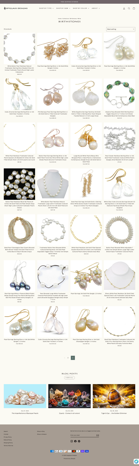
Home (59, 18)
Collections (65, 18)
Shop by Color (80, 8)
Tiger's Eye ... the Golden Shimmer (114, 413)
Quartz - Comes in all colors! (69, 413)
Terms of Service (8, 445)
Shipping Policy (8, 442)
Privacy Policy (8, 437)
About (95, 8)
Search (6, 431)
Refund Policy (8, 439)
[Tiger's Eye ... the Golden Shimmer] (114, 396)
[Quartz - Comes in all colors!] (69, 396)
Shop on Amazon (42, 434)
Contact (6, 434)
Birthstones (73, 18)
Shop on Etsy (41, 431)
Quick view (19, 62)
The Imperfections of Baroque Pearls (25, 413)
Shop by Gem (62, 8)
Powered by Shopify (69, 458)
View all (69, 377)
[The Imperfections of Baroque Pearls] (25, 396)
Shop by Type (45, 8)
